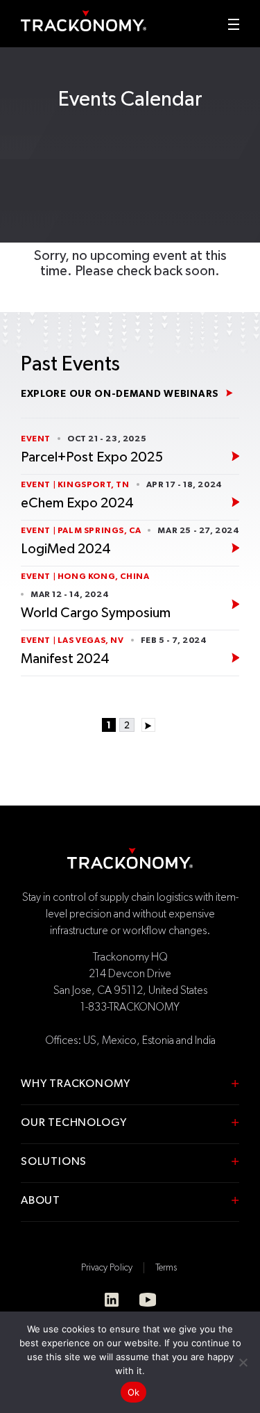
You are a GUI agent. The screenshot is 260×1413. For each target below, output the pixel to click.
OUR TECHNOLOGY (74, 1123)
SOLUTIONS (54, 1162)
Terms (166, 1268)
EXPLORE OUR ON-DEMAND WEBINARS (120, 394)
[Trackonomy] (83, 20)
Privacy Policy (106, 1268)
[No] (243, 1362)
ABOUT (40, 1201)
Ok (134, 1392)
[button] (233, 24)
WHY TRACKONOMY (75, 1084)
